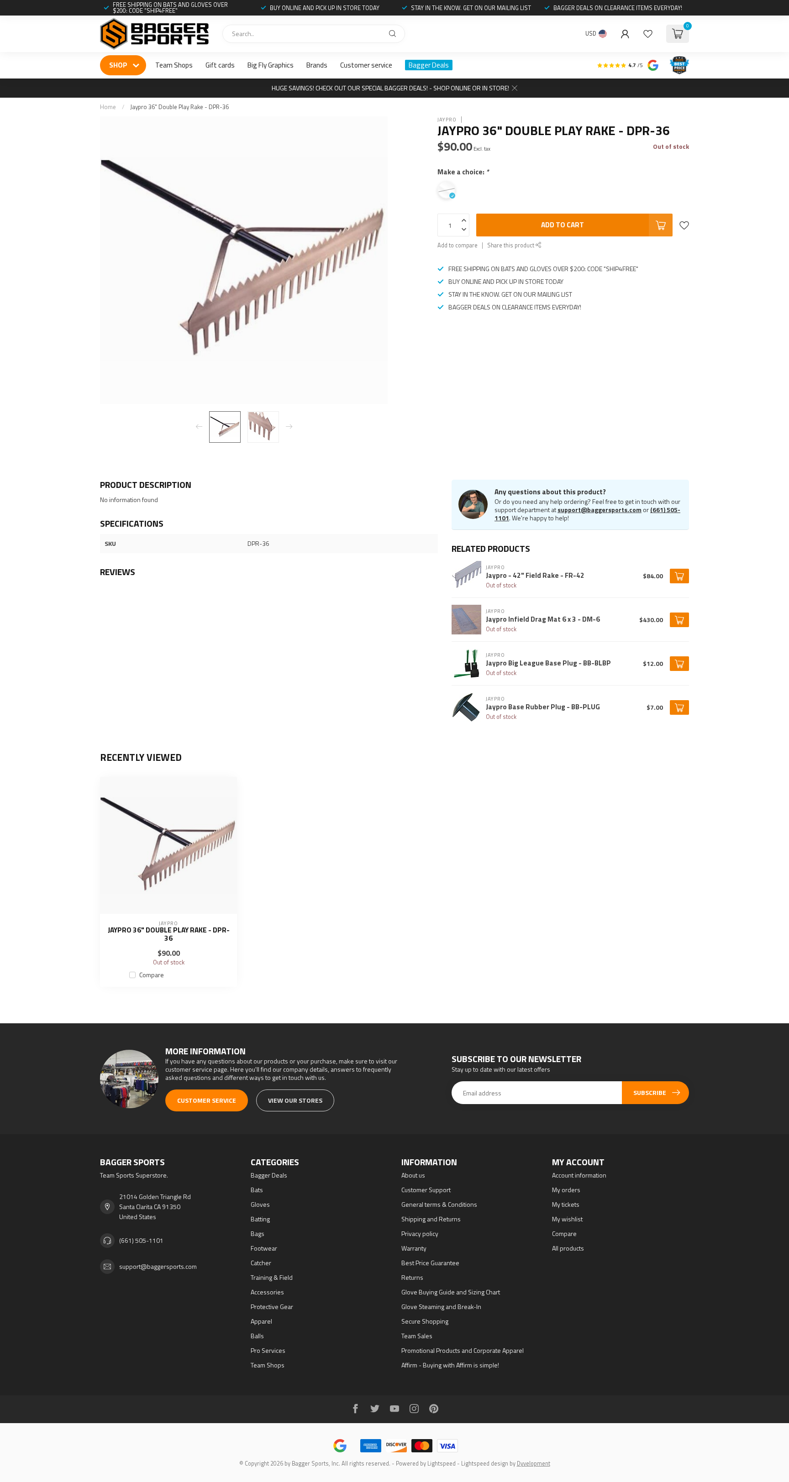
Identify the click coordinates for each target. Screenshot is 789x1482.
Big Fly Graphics (270, 65)
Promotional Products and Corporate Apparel (462, 1350)
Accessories (267, 1292)
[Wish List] (647, 34)
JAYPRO (447, 119)
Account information (579, 1175)
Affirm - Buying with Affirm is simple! (450, 1365)
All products (568, 1248)
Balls (257, 1336)
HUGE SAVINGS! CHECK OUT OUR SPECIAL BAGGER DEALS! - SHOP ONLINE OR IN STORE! (390, 88)
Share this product (511, 245)
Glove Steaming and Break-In (441, 1306)
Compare (151, 974)
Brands (316, 65)
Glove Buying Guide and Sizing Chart (450, 1292)
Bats (257, 1189)
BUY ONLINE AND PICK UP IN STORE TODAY (324, 7)
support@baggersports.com (600, 509)
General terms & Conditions (439, 1204)
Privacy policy (419, 1233)
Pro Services (268, 1350)
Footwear (264, 1248)
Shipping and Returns (431, 1219)
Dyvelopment (533, 1463)
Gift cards (220, 65)
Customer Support (426, 1189)
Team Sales (416, 1336)
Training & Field (272, 1277)
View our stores (295, 1100)
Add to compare (457, 245)
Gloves (260, 1204)
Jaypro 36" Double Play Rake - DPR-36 (179, 106)
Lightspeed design (484, 1463)
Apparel (261, 1321)
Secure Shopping (424, 1321)
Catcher (261, 1262)
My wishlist (567, 1219)
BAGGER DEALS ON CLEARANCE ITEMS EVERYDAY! (617, 7)
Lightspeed (441, 1463)
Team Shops (174, 65)
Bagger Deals (429, 65)
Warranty (413, 1248)
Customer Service (206, 1100)
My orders (566, 1189)
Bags (257, 1233)
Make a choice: (463, 172)
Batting (260, 1219)
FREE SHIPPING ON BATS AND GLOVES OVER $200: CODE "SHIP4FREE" (170, 7)
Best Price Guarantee (430, 1262)
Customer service (366, 65)
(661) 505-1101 (141, 1240)
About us (413, 1175)
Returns (412, 1277)
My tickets (565, 1204)
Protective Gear (272, 1306)
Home (108, 106)
